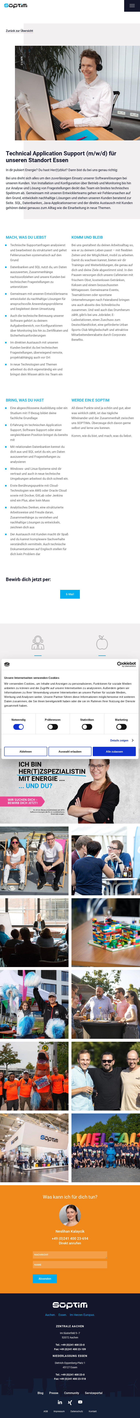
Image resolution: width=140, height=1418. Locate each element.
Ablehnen (26, 751)
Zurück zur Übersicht (19, 31)
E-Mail (70, 594)
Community (71, 1393)
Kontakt (93, 1411)
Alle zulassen (114, 751)
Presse (53, 1393)
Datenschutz (77, 1411)
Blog (40, 1393)
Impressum (59, 1411)
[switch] (53, 727)
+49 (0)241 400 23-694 (70, 1240)
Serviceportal (93, 1393)
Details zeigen (119, 740)
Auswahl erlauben (70, 751)
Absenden (45, 1278)
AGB (46, 1411)
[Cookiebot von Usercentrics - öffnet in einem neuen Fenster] (120, 664)
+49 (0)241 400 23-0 (73, 1344)
